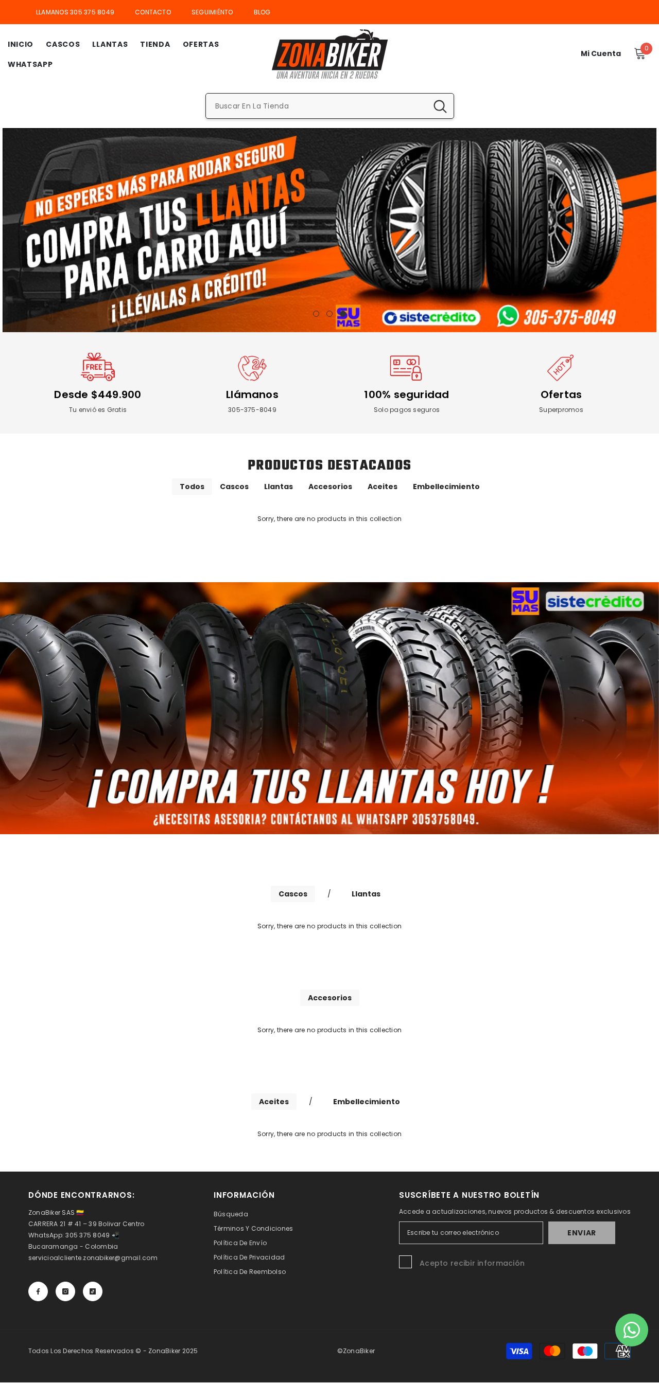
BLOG (262, 12)
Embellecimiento (446, 486)
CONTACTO (153, 12)
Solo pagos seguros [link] (407, 409)
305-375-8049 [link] (252, 409)
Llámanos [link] (252, 394)
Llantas (278, 486)
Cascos (234, 486)
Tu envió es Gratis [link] (98, 409)
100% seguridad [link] (406, 394)
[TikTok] (92, 1291)
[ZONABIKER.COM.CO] (329, 708)
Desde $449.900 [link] (97, 394)
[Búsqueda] (329, 106)
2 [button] (329, 314)
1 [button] (316, 314)
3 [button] (343, 314)
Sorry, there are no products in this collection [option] (329, 518)
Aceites (382, 486)
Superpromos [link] (561, 409)
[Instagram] (65, 1291)
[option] (329, 230)
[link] (97, 368)
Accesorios (330, 486)
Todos (192, 486)
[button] (12, 230)
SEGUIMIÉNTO (212, 12)
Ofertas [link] (561, 394)
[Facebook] (38, 1291)
